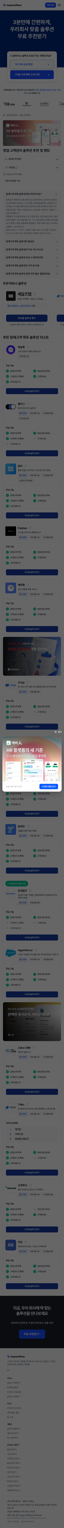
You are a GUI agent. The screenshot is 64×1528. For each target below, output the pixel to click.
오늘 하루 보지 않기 (14, 786)
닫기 (60, 732)
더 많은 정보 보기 (49, 786)
